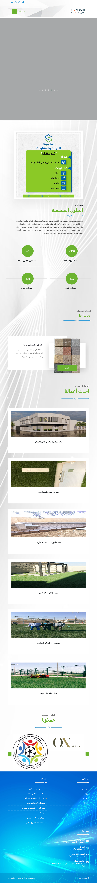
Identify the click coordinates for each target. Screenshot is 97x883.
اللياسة (43, 813)
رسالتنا (85, 798)
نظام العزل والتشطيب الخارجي (33, 808)
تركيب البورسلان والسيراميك (34, 798)
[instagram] (19, 2)
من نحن (85, 789)
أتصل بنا (81, 69)
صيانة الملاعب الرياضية (36, 803)
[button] (57, 90)
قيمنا (86, 803)
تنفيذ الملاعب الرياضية (37, 793)
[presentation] (90, 63)
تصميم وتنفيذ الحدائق (37, 789)
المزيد (67, 368)
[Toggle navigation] (14, 11)
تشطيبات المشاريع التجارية (35, 822)
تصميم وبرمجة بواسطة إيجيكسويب (21, 878)
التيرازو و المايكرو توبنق (36, 818)
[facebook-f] (23, 2)
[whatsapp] (15, 2)
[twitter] (11, 2)
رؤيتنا (86, 793)
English (22, 11)
